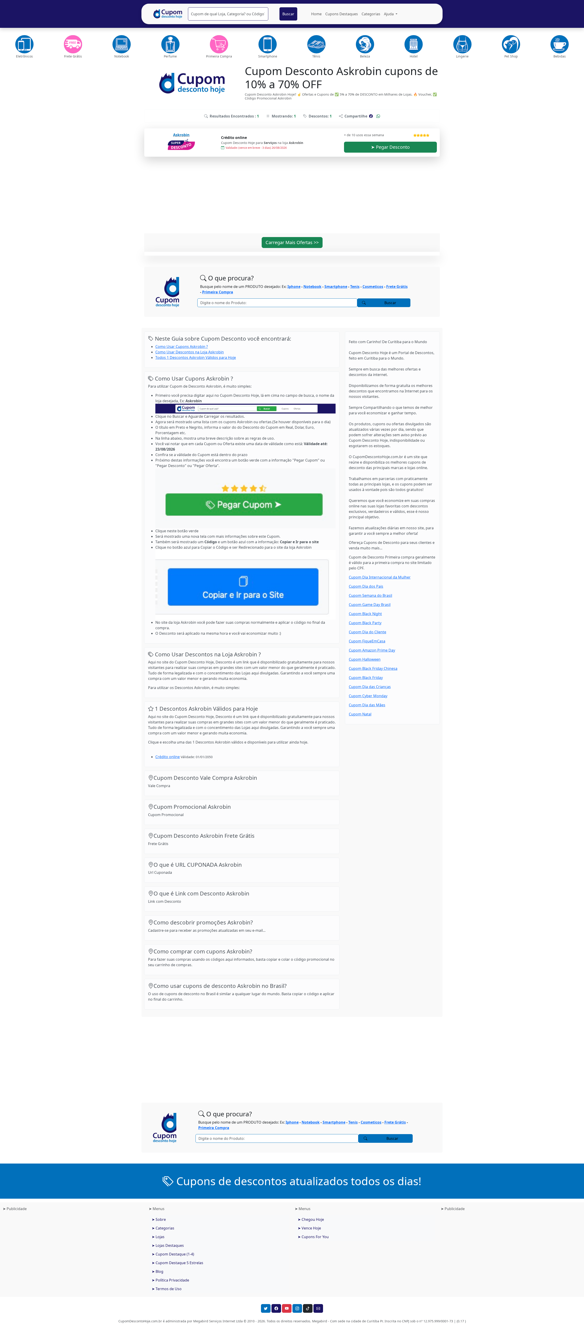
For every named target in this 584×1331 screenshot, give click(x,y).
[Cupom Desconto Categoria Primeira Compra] (218, 44)
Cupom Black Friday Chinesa (373, 668)
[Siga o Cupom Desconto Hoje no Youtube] (287, 1308)
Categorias (371, 13)
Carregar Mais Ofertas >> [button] (292, 242)
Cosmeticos (372, 286)
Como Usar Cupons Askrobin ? (181, 346)
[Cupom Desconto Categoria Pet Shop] (510, 44)
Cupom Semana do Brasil (370, 595)
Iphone (293, 286)
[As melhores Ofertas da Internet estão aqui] (167, 13)
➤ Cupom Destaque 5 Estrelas (177, 1262)
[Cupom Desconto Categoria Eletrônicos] (24, 44)
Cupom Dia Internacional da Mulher (380, 577)
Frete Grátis (397, 286)
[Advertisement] (292, 198)
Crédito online (167, 756)
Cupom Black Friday (366, 677)
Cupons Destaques (341, 13)
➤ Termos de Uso (167, 1288)
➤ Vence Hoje (309, 1228)
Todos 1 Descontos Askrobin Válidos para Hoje (195, 357)
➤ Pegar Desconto (390, 147)
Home (316, 13)
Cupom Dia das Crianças (370, 686)
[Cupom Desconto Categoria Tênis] (316, 44)
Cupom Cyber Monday (368, 695)
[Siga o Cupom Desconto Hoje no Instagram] (297, 1308)
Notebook (312, 286)
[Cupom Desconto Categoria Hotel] (413, 44)
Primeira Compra (217, 292)
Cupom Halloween (365, 659)
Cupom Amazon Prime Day (372, 650)
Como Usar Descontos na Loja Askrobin (189, 352)
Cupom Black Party (365, 622)
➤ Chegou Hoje (311, 1219)
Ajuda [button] (389, 13)
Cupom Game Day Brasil (370, 604)
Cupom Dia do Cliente (367, 631)
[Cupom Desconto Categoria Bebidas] (559, 44)
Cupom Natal (360, 714)
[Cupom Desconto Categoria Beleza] (364, 44)
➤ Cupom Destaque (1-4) (173, 1254)
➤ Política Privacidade (170, 1280)
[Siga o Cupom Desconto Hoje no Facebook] (276, 1308)
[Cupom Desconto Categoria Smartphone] (267, 44)
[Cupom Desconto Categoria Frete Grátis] (72, 44)
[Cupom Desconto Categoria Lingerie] (462, 44)
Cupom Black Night (365, 613)
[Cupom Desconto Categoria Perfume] (170, 44)
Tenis (355, 286)
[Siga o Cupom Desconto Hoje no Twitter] (266, 1308)
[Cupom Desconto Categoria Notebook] (121, 44)
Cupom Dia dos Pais (366, 586)
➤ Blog (157, 1271)
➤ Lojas (158, 1236)
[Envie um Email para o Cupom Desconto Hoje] (318, 1308)
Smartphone (335, 286)
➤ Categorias (163, 1228)
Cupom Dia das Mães (367, 704)
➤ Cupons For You (313, 1236)
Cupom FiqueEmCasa (367, 641)
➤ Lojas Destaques (168, 1245)
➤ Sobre (159, 1219)
